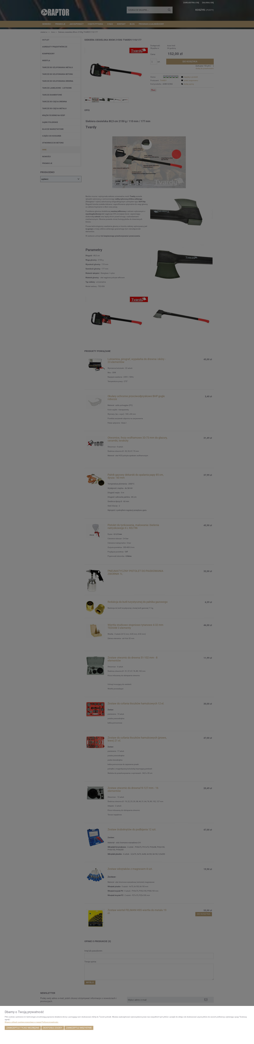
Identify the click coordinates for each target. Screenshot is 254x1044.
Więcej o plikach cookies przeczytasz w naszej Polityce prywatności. (32, 1022)
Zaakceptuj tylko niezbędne (22, 1028)
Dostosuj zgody (52, 1028)
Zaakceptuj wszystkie (79, 1028)
